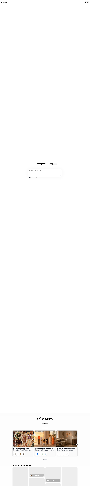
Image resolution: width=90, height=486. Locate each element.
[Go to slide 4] (46, 459)
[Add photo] (29, 175)
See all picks (45, 427)
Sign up (86, 2)
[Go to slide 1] (43, 459)
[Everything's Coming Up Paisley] (23, 444)
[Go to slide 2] (44, 459)
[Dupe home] (5, 2)
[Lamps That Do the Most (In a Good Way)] (66, 444)
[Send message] (60, 175)
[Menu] (1, 2)
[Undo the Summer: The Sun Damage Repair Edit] (44, 444)
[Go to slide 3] (45, 459)
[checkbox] (29, 177)
